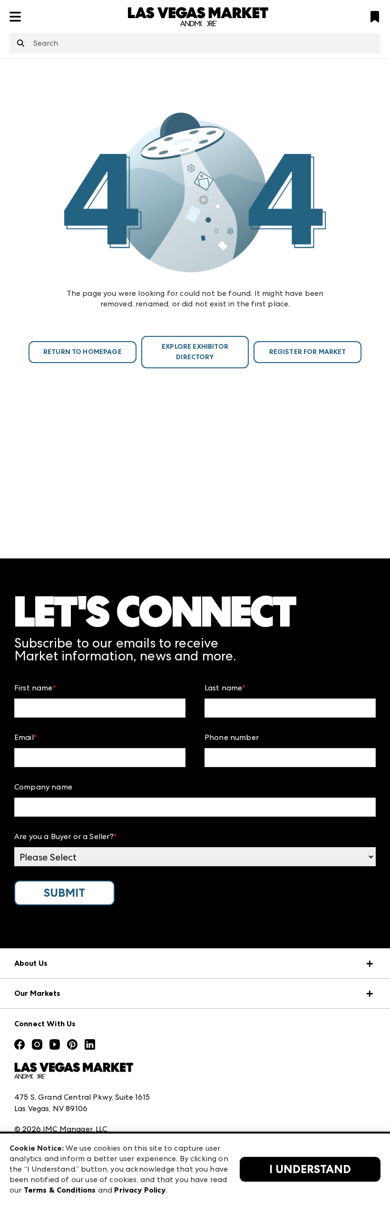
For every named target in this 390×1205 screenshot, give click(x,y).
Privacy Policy (140, 1190)
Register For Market (307, 352)
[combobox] (195, 43)
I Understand (310, 1169)
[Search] (20, 44)
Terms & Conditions (60, 1190)
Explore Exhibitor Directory (195, 352)
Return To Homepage (82, 352)
